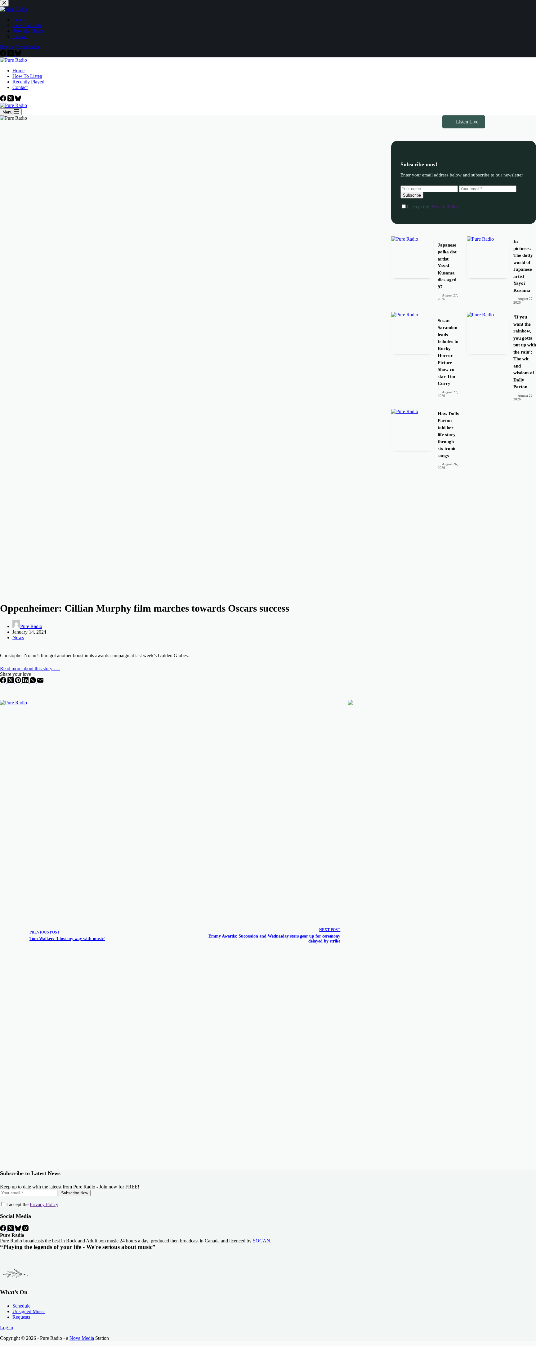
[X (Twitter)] (11, 99)
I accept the (433, 206)
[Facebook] (3, 99)
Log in (6, 1327)
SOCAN (261, 1240)
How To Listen (27, 76)
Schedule (21, 1305)
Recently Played (28, 81)
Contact (20, 87)
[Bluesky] (18, 99)
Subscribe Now (74, 1193)
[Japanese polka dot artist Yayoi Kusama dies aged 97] (412, 257)
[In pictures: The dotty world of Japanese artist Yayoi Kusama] (488, 257)
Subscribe (412, 195)
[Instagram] (25, 1229)
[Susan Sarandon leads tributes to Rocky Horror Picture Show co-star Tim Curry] (412, 333)
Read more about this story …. (30, 668)
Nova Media (81, 1338)
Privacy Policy (444, 206)
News (18, 637)
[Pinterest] (18, 681)
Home (18, 70)
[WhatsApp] (33, 681)
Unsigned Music (28, 1311)
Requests (21, 1317)
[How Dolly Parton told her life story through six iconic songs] (412, 430)
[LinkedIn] (26, 681)
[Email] (40, 681)
